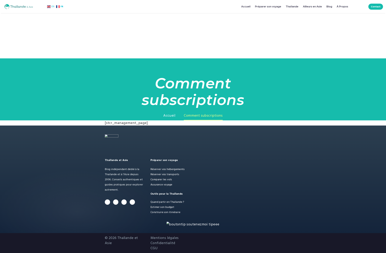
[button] (356, 6)
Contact (375, 6)
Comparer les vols (161, 179)
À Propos (342, 6)
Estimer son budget (162, 207)
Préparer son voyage (268, 6)
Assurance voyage (161, 184)
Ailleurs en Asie (312, 6)
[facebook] (107, 202)
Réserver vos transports (164, 174)
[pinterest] (132, 202)
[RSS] (244, 236)
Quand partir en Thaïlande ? (167, 202)
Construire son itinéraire (165, 212)
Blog (329, 6)
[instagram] (124, 202)
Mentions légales (164, 237)
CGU (154, 248)
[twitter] (115, 202)
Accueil (245, 6)
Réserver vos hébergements (167, 169)
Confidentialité (162, 243)
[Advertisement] (193, 36)
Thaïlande (292, 6)
